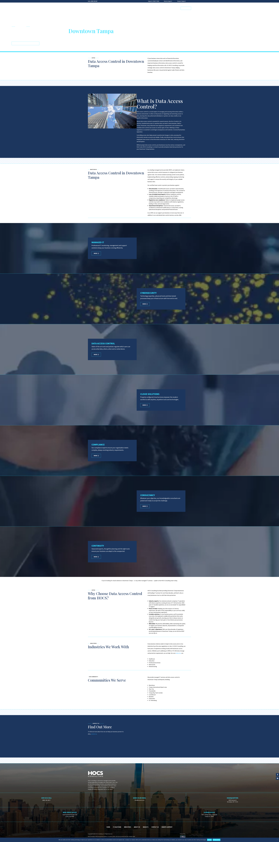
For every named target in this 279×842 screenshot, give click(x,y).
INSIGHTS (145, 827)
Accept (209, 839)
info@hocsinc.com (139, 800)
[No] (277, 840)
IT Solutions (147, 8)
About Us (166, 8)
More (95, 253)
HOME (108, 827)
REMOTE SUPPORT (167, 827)
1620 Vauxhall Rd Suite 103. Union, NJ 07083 (69, 815)
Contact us (155, 827)
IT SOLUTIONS (117, 827)
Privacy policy (216, 839)
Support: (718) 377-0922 (153, 1)
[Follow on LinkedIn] (277, 778)
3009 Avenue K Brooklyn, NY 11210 (232, 801)
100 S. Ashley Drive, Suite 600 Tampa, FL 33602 (209, 815)
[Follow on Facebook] (277, 774)
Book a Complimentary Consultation (25, 43)
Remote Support (168, 1)
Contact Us (186, 8)
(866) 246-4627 (94, 1)
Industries (157, 8)
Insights (175, 8)
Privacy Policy (182, 834)
